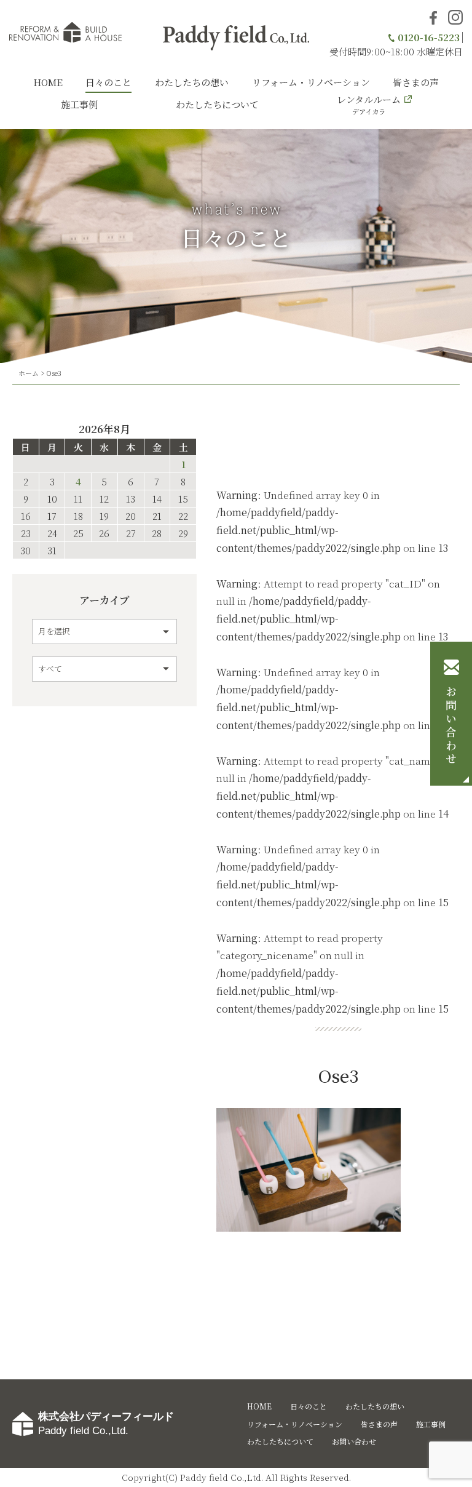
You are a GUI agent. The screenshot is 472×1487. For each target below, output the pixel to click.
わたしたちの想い (192, 82)
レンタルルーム (369, 104)
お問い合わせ (451, 726)
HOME (48, 82)
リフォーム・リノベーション (311, 82)
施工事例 (79, 104)
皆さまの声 (416, 82)
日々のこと (108, 82)
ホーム (28, 373)
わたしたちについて (217, 104)
